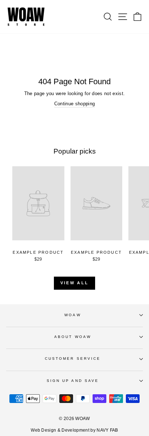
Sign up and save (73, 381)
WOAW (72, 315)
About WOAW (72, 337)
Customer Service (73, 358)
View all (74, 283)
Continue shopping (74, 103)
